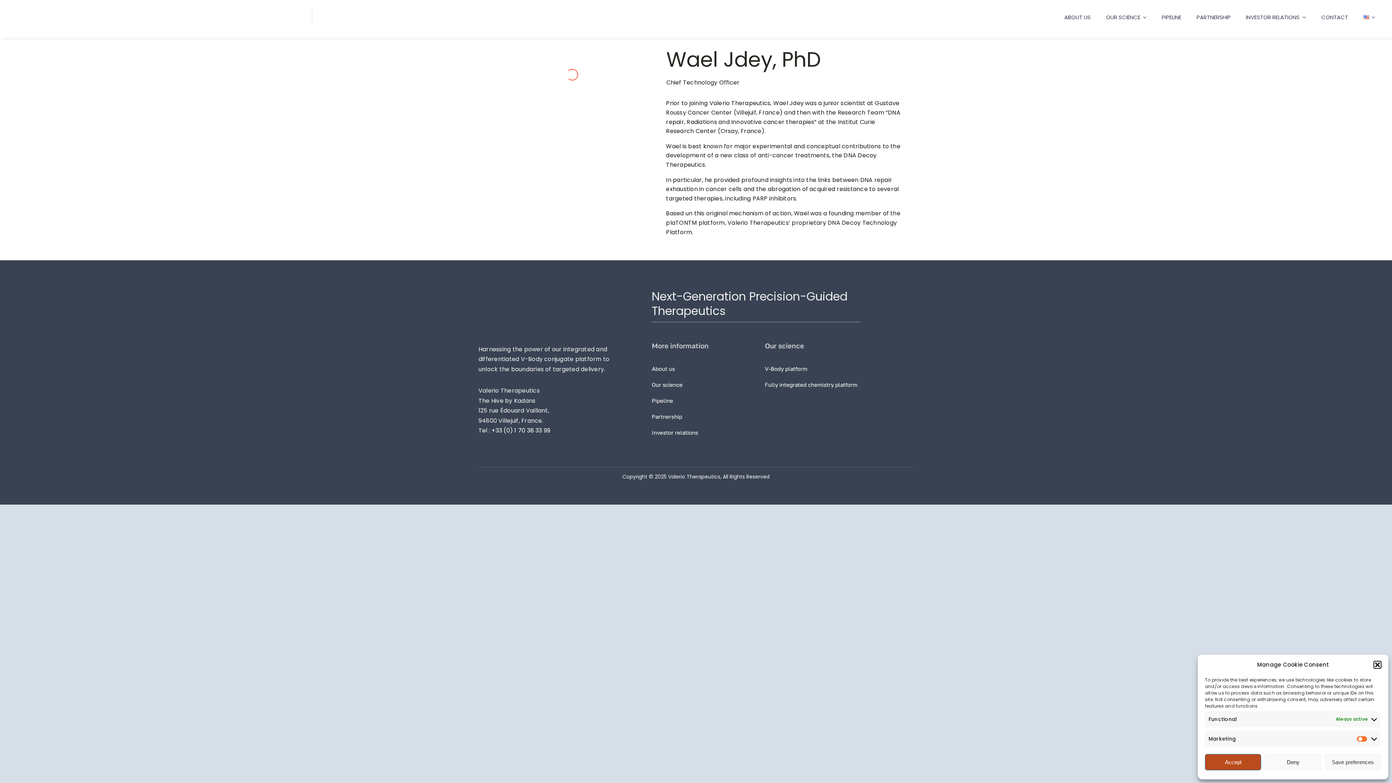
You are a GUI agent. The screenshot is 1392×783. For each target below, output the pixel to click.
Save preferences (1353, 762)
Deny (1293, 762)
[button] (1377, 664)
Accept (1233, 762)
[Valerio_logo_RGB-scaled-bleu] (89, 10)
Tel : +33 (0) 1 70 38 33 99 (514, 430)
